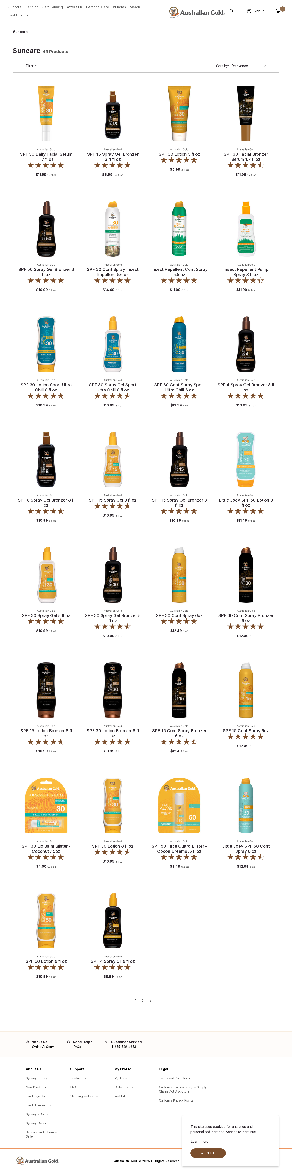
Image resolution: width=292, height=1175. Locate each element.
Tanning (32, 7)
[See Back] (72, 100)
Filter (29, 66)
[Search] (232, 11)
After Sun (74, 7)
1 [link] (135, 1000)
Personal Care (97, 7)
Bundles (119, 7)
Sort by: (222, 66)
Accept (208, 1153)
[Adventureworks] (196, 12)
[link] (282, 1146)
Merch (135, 7)
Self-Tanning (52, 7)
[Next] (150, 1001)
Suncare (15, 7)
